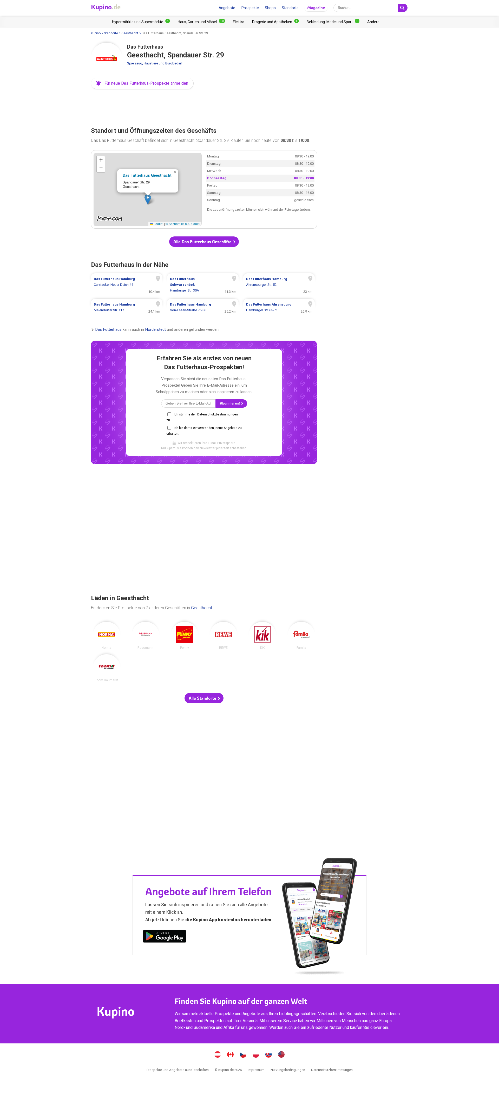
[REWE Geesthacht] (223, 635)
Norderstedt (155, 329)
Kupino (96, 33)
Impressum (256, 1070)
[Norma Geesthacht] (106, 635)
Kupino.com (281, 1055)
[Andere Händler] (373, 22)
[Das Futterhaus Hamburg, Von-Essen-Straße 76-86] (202, 307)
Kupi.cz (243, 1055)
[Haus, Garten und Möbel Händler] (201, 22)
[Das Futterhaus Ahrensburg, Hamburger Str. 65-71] (279, 307)
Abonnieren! (230, 403)
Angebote (227, 7)
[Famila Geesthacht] (301, 635)
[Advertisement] (204, 106)
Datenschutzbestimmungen (332, 1070)
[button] (142, 83)
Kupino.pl (256, 1055)
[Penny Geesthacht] (184, 635)
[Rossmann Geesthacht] (145, 635)
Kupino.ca (230, 1055)
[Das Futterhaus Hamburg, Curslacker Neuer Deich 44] (126, 285)
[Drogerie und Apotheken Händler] (275, 22)
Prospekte (250, 7)
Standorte (290, 7)
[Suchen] (403, 8)
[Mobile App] (164, 937)
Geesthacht (129, 33)
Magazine (316, 7)
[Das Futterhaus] (106, 58)
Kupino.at (218, 1055)
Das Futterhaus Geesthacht (147, 175)
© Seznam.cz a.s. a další (183, 223)
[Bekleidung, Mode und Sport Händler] (333, 22)
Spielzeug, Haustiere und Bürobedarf (154, 63)
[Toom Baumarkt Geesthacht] (106, 668)
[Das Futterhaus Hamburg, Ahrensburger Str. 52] (279, 285)
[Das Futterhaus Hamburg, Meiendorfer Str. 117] (126, 307)
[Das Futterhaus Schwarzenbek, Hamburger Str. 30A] (202, 285)
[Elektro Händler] (238, 22)
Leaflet (158, 223)
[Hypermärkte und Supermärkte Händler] (141, 22)
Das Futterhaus (108, 329)
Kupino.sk (269, 1055)
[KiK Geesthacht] (262, 635)
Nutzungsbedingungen (288, 1070)
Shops (270, 7)
